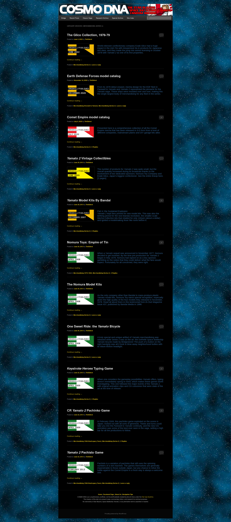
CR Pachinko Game (88, 410)
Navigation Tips (127, 494)
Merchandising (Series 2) (82, 65)
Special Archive (117, 18)
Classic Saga (87, 18)
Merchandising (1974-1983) (83, 273)
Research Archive (102, 18)
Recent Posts (74, 18)
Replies (95, 147)
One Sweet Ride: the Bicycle (93, 326)
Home (100, 494)
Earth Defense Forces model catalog (94, 76)
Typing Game (90, 368)
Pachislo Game (85, 452)
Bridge (63, 18)
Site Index (130, 18)
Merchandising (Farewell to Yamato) (86, 106)
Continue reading (74, 60)
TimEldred (88, 39)
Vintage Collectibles (89, 158)
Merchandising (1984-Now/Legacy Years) (88, 441)
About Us (118, 494)
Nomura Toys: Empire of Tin (87, 242)
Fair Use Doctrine (147, 497)
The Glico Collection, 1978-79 (88, 35)
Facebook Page (108, 494)
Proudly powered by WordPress (115, 513)
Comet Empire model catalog (88, 117)
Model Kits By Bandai (89, 200)
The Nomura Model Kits (84, 284)
